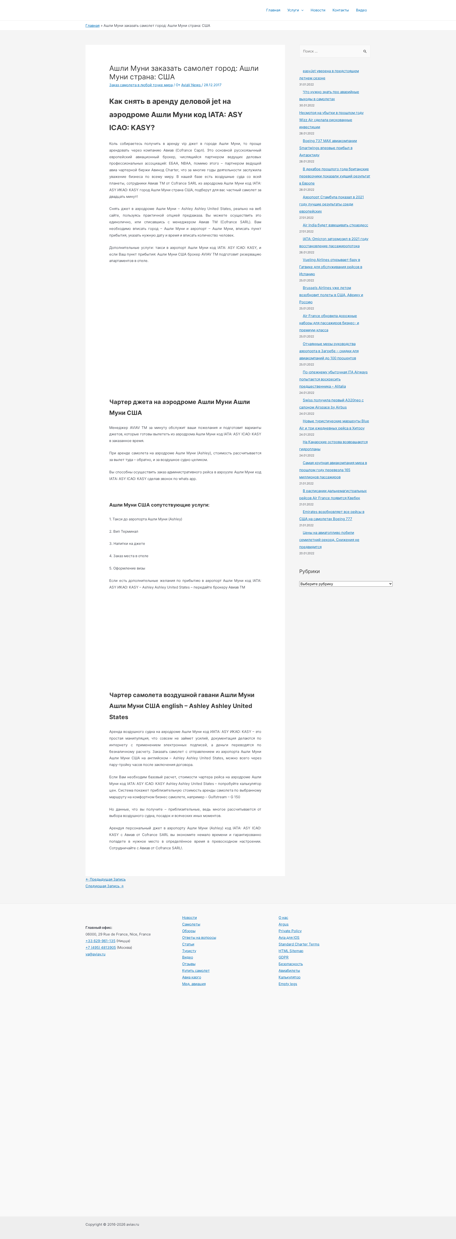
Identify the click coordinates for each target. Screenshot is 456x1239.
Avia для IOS (289, 937)
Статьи (188, 944)
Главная (273, 10)
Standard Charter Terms (299, 944)
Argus (284, 924)
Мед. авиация (194, 984)
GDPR (284, 957)
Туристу (189, 951)
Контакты (340, 10)
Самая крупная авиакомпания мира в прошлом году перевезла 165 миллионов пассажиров (333, 469)
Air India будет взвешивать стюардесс (335, 225)
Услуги (293, 10)
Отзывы (188, 964)
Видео (361, 10)
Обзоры (188, 931)
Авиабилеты (289, 970)
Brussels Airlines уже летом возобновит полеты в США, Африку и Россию (331, 294)
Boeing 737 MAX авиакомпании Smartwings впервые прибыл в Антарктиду (328, 147)
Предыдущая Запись (106, 879)
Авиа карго (191, 977)
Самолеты (191, 924)
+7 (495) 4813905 (101, 947)
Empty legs (288, 984)
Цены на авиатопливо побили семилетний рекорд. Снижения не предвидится (329, 539)
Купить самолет (196, 970)
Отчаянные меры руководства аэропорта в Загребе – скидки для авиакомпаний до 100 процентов (329, 351)
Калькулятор (289, 977)
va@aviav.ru (95, 954)
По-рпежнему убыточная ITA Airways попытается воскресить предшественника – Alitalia (333, 379)
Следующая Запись (105, 886)
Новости (318, 10)
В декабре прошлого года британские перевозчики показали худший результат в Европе (334, 176)
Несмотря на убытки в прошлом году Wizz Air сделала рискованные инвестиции (331, 119)
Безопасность (291, 964)
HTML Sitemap (291, 951)
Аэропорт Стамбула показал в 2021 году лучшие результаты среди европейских (331, 204)
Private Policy (290, 931)
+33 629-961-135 (100, 941)
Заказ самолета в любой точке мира (141, 85)
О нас (283, 917)
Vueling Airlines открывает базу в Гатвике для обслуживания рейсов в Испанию (330, 266)
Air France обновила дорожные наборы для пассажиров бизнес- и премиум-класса (329, 322)
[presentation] (301, 10)
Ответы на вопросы (199, 937)
